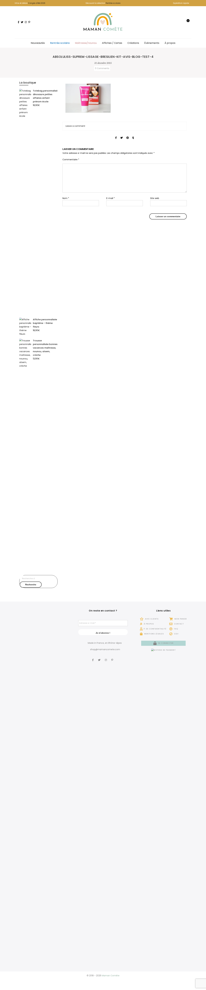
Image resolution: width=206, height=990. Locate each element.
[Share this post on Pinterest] (127, 135)
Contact (178, 624)
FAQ (175, 629)
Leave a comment (75, 125)
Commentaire (70, 159)
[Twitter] (99, 658)
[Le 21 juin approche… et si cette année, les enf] (42, 862)
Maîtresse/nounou (86, 43)
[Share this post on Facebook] (116, 135)
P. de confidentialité (155, 629)
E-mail (110, 198)
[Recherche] (177, 22)
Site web (154, 198)
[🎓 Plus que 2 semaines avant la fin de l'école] (23, 844)
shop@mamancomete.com (105, 649)
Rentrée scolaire (113, 3)
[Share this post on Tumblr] (133, 135)
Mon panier (180, 619)
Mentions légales (154, 634)
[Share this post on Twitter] (121, 135)
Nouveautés (38, 43)
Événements (151, 43)
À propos (170, 43)
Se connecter (165, 643)
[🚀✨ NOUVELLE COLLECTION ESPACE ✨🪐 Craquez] (42, 685)
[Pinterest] (112, 658)
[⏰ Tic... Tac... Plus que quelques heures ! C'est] (61, 671)
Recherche (30, 584)
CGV (175, 634)
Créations (133, 43)
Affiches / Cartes (112, 43)
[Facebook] (93, 658)
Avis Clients (151, 619)
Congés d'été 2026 (36, 3)
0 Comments (102, 68)
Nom (65, 198)
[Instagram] (106, 658)
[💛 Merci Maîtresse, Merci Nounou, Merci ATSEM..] (61, 821)
